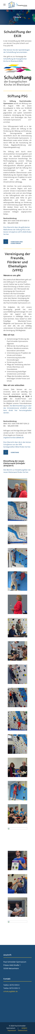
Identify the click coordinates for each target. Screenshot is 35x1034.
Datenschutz (22, 1030)
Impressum (12, 1030)
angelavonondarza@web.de (13, 437)
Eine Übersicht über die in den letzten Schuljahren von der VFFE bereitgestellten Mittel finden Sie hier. (17, 444)
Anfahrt (24, 1028)
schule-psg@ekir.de (10, 991)
